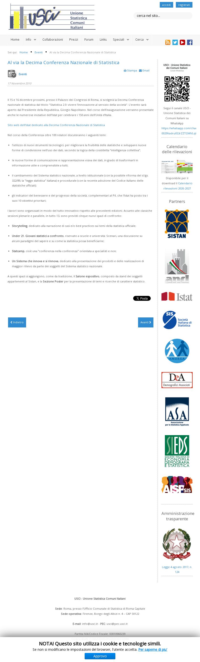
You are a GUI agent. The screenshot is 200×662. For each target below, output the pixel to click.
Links (103, 39)
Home (15, 39)
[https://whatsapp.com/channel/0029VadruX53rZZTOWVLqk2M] (176, 83)
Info (28, 39)
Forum (88, 39)
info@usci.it (90, 624)
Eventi (23, 74)
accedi (166, 5)
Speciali (118, 39)
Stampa (132, 70)
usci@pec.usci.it (117, 624)
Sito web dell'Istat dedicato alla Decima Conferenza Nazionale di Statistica (56, 125)
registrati (184, 5)
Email (146, 70)
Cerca (139, 39)
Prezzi (73, 39)
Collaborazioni (52, 39)
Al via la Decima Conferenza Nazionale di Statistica (64, 62)
